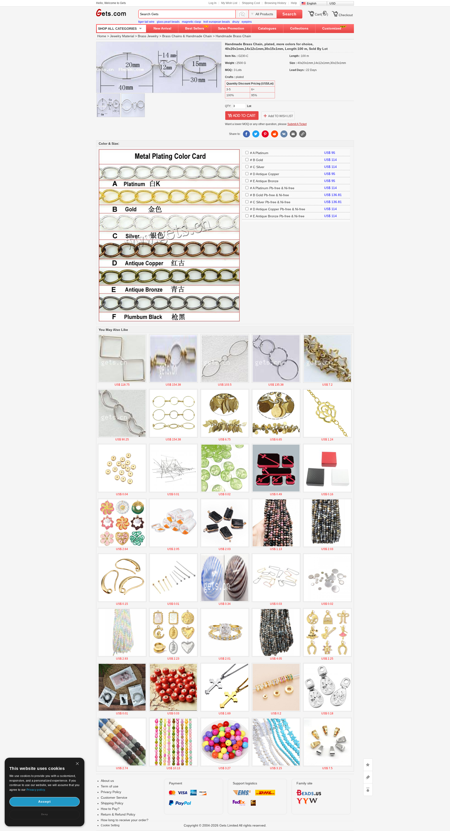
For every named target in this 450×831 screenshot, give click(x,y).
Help (294, 3)
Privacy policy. (36, 789)
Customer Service (114, 797)
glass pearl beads (168, 21)
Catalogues (267, 28)
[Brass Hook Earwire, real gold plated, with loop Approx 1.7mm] (122, 601)
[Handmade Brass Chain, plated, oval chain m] (224, 382)
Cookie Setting (110, 825)
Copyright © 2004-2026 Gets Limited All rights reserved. (225, 825)
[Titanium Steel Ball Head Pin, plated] (173, 601)
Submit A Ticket (297, 124)
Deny (44, 814)
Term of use (109, 786)
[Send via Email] (293, 133)
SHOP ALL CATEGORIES (117, 28)
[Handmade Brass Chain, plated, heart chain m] (122, 436)
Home (101, 36)
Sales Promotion (231, 28)
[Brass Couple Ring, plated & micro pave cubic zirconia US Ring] (224, 655)
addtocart (242, 115)
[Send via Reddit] (274, 133)
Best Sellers (194, 28)
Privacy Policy (111, 792)
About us (107, 781)
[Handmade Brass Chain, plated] (173, 382)
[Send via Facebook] (246, 133)
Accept (44, 801)
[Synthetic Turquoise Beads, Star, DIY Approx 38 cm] (276, 765)
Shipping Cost (251, 3)
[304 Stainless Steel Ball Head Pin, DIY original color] (173, 491)
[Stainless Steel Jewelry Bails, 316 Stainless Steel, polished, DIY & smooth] (327, 765)
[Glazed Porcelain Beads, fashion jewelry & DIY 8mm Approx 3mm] (173, 710)
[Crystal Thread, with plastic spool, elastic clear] (173, 546)
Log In (213, 3)
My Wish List (229, 3)
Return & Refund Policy (118, 814)
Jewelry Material (122, 36)
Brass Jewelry (148, 36)
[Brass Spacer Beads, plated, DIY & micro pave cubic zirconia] (276, 710)
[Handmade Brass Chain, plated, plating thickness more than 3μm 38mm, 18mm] (276, 382)
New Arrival (162, 28)
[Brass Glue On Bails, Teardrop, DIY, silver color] (327, 710)
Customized (331, 28)
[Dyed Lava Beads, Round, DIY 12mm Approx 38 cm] (122, 765)
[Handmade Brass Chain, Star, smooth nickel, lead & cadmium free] (327, 382)
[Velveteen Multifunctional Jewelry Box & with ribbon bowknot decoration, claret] (276, 491)
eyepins (247, 21)
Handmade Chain (199, 36)
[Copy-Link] (302, 133)
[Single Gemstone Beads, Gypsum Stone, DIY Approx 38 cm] (122, 655)
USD (333, 3)
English (311, 3)
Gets (111, 13)
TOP (368, 789)
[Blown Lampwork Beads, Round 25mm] (224, 601)
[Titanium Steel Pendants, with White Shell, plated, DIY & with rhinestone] (173, 655)
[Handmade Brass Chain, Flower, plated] (327, 436)
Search (289, 14)
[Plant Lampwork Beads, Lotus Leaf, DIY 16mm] (224, 491)
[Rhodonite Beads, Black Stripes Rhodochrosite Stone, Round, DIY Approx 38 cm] (276, 546)
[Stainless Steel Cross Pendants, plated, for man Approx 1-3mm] (224, 710)
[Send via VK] (283, 133)
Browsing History (275, 3)
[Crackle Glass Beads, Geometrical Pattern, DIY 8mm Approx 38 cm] (173, 765)
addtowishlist (278, 115)
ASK (368, 777)
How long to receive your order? (124, 820)
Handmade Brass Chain (233, 36)
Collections (299, 28)
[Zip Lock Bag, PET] (122, 710)
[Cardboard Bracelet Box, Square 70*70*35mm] (327, 491)
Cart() (321, 14)
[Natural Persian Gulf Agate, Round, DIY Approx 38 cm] (327, 546)
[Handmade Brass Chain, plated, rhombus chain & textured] (122, 382)
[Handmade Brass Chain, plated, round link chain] (173, 436)
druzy (235, 21)
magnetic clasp (191, 21)
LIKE (368, 765)
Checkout (346, 15)
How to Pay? (110, 809)
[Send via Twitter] (255, 133)
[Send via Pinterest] (265, 133)
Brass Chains (172, 36)
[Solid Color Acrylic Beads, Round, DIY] (224, 765)
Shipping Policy (112, 803)
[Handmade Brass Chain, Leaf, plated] (224, 436)
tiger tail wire (146, 21)
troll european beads (216, 21)
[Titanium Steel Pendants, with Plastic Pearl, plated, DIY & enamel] (122, 546)
